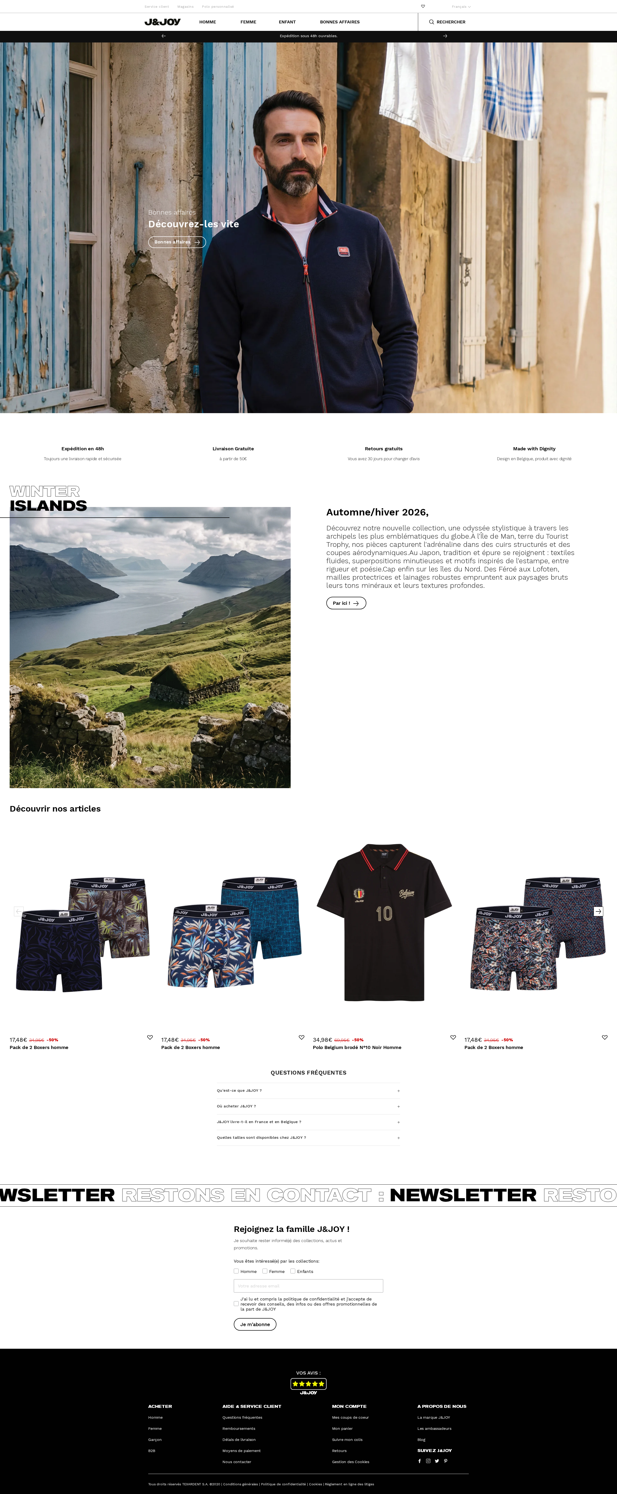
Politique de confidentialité (283, 1484)
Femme (248, 21)
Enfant (287, 21)
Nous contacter (236, 1461)
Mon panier (342, 1428)
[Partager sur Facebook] (419, 1460)
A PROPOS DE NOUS (441, 1406)
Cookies (315, 1484)
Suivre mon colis (347, 1439)
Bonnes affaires (340, 21)
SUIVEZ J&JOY (434, 1451)
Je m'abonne (255, 1324)
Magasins (185, 6)
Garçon (155, 1439)
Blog (421, 1439)
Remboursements (238, 1428)
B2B (151, 1450)
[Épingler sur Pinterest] (445, 1460)
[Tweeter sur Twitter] (437, 1460)
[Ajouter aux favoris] (150, 1037)
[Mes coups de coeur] (423, 6)
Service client (157, 6)
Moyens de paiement (241, 1450)
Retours (339, 1450)
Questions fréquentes (242, 1417)
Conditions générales (240, 1484)
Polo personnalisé (218, 6)
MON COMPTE (349, 1406)
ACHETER (160, 1406)
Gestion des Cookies (350, 1461)
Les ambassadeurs (434, 1428)
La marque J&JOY (433, 1417)
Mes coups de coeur (350, 1417)
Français (460, 6)
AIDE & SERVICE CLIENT (251, 1406)
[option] (308, 36)
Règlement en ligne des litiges (349, 1484)
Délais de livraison (239, 1439)
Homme (207, 21)
